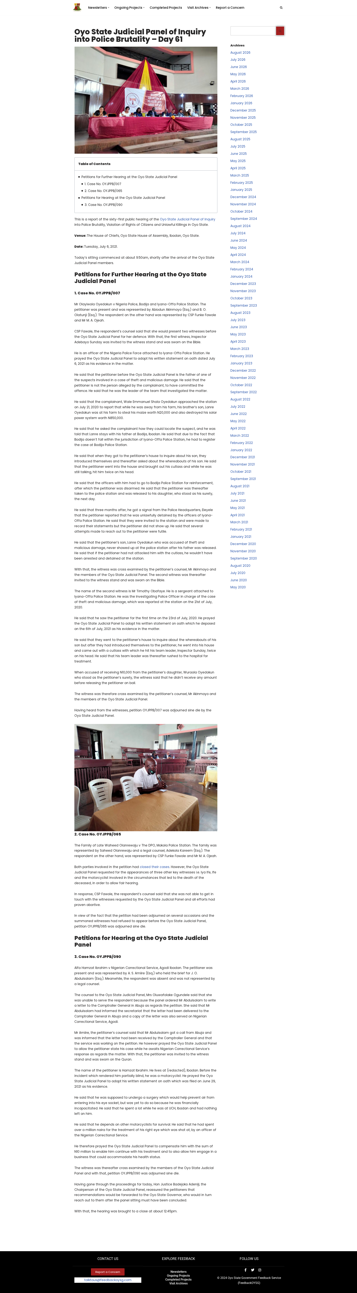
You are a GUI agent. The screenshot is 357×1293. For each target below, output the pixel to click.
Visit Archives (178, 1283)
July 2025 (237, 146)
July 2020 (237, 573)
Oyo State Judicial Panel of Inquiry (187, 219)
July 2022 (237, 406)
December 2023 (243, 284)
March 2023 (239, 349)
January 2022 (241, 450)
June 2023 (238, 327)
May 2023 (238, 334)
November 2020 (243, 551)
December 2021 (242, 457)
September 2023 (243, 305)
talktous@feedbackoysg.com (107, 1280)
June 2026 (238, 67)
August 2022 (240, 399)
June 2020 (238, 580)
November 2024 (243, 204)
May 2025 (238, 161)
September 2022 (243, 392)
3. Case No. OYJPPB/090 (104, 205)
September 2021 (243, 479)
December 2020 (243, 544)
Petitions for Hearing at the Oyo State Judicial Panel (123, 197)
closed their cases (154, 867)
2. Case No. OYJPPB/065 (103, 191)
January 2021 (240, 536)
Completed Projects (166, 7)
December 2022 (243, 370)
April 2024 (238, 255)
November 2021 (242, 464)
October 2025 (241, 124)
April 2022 (238, 428)
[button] (108, 7)
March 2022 (239, 435)
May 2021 (237, 508)
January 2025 (241, 190)
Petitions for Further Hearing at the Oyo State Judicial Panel (129, 177)
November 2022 (243, 378)
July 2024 (238, 233)
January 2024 (241, 276)
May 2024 (238, 247)
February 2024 (241, 269)
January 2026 (241, 103)
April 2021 (237, 515)
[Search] (281, 7)
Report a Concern (230, 7)
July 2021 (237, 493)
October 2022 (241, 385)
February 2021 (241, 529)
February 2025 (241, 182)
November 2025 (243, 117)
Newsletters (178, 1271)
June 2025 (238, 153)
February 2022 (241, 443)
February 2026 (241, 96)
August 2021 (239, 486)
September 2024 (243, 218)
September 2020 (243, 558)
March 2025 (239, 175)
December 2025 (243, 110)
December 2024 (243, 197)
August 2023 (240, 313)
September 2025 (243, 132)
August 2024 (240, 226)
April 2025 (238, 168)
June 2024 (238, 240)
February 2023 (241, 356)
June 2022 (238, 414)
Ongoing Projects (178, 1275)
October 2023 (241, 298)
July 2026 (237, 59)
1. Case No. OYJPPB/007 (103, 184)
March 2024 (239, 262)
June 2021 (238, 500)
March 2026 (239, 88)
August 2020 (240, 565)
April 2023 (238, 341)
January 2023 (241, 363)
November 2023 (243, 291)
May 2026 (238, 74)
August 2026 (240, 52)
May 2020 (238, 587)
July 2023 (237, 320)
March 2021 (239, 522)
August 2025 (240, 139)
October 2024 (241, 211)
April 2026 (238, 81)
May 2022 (238, 421)
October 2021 (240, 471)
